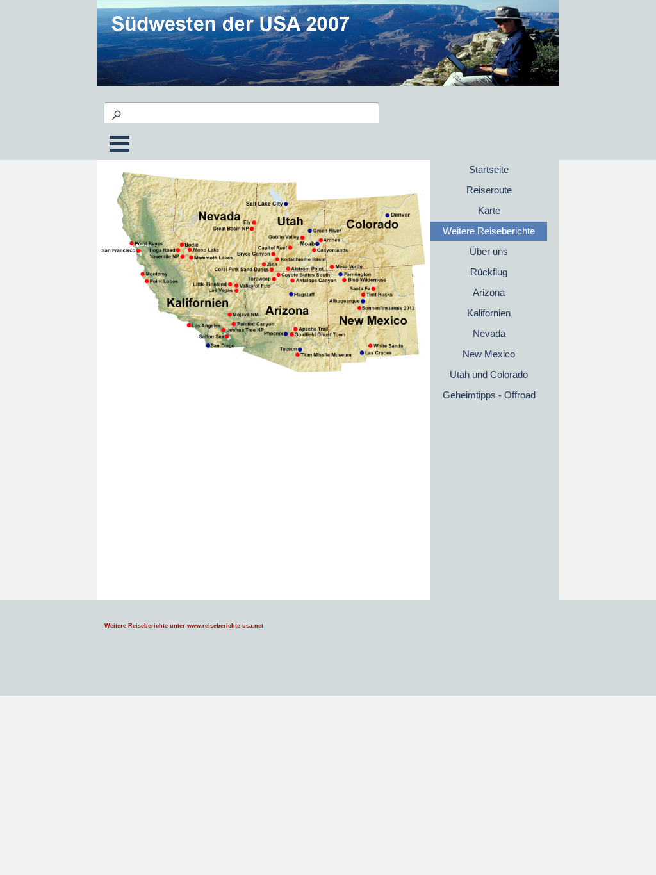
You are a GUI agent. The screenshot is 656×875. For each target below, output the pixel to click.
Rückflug (488, 272)
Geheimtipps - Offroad (489, 395)
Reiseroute (489, 190)
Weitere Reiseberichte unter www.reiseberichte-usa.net (183, 626)
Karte (489, 211)
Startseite (489, 170)
